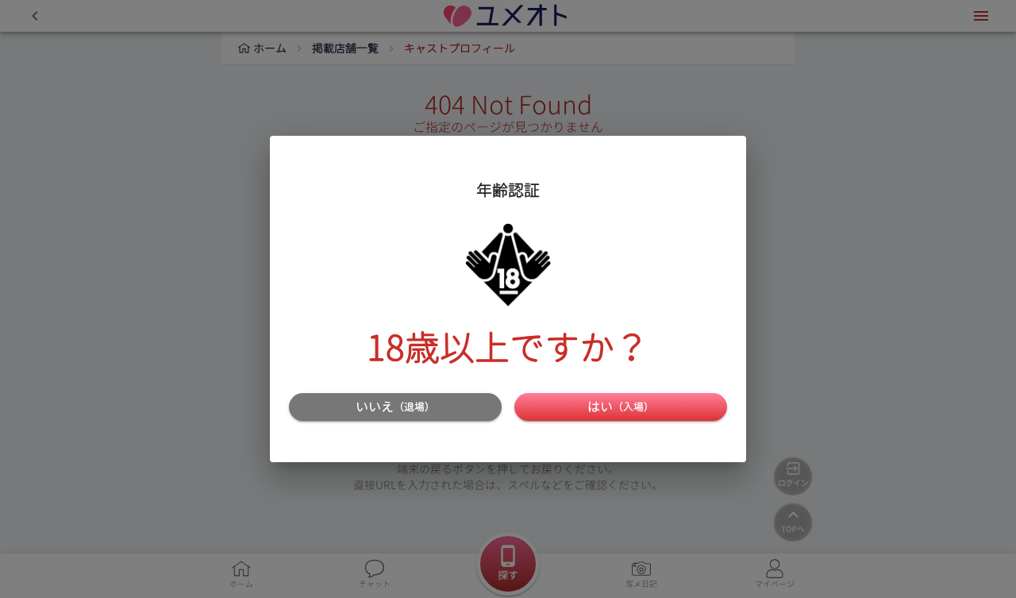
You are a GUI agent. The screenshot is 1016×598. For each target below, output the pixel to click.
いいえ (395, 406)
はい (620, 406)
